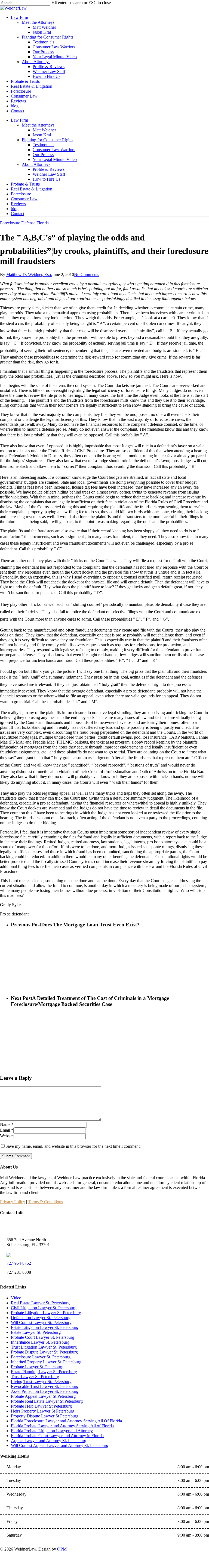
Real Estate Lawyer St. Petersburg (40, 1302)
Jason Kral (42, 135)
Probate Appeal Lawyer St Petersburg (43, 1396)
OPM (62, 1549)
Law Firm (19, 120)
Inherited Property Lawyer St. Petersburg (46, 1362)
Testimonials (43, 144)
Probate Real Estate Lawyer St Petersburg (47, 1401)
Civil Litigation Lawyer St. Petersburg (43, 1307)
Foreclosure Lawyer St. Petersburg (40, 1357)
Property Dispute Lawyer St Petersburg (44, 1416)
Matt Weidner (44, 130)
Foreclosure (21, 194)
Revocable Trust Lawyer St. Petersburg (44, 1386)
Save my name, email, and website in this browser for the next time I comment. (73, 1146)
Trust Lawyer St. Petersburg (35, 1376)
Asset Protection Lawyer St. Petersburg (44, 1391)
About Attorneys (36, 164)
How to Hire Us (46, 179)
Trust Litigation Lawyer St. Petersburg (44, 1347)
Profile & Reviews (48, 169)
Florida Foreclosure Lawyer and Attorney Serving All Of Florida (66, 1421)
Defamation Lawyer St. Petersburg (40, 1317)
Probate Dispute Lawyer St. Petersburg (44, 1352)
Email (6, 1130)
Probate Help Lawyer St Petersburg (41, 1406)
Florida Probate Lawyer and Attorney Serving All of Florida (62, 1425)
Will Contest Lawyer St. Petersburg (41, 1322)
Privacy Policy (12, 1201)
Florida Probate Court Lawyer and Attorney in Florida (57, 1435)
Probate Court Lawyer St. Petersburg (42, 1337)
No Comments (86, 274)
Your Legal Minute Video (55, 159)
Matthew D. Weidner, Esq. (29, 274)
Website (7, 1136)
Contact (17, 213)
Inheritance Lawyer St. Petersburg (40, 1342)
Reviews (18, 203)
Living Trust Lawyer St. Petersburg (41, 1381)
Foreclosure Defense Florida (24, 223)
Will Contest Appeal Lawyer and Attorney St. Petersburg (59, 1445)
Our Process (43, 154)
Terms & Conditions (45, 1201)
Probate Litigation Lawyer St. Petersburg (46, 1312)
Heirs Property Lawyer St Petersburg (42, 1411)
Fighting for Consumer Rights (47, 139)
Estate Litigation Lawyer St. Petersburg (44, 1327)
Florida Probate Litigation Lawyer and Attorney (52, 1430)
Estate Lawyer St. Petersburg (36, 1332)
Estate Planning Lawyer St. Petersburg (44, 1371)
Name (7, 1124)
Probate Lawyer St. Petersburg (37, 1366)
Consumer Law (24, 198)
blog (15, 208)
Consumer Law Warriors (54, 149)
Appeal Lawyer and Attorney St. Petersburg (48, 1440)
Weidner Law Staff (49, 174)
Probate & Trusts (25, 184)
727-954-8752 (19, 1263)
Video (16, 1298)
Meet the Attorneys (38, 125)
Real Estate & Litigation (31, 189)
